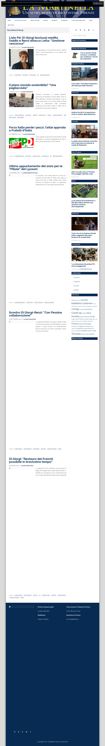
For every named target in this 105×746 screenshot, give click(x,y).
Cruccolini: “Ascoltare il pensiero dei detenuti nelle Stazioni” (84, 85)
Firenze (81, 319)
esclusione (25, 75)
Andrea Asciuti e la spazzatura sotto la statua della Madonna (83, 113)
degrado (35, 115)
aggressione (74, 300)
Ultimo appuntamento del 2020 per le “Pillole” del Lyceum (35, 167)
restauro (54, 595)
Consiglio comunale (91, 306)
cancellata (28, 115)
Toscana (75, 333)
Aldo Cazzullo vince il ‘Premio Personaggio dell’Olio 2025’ (83, 173)
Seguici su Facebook (79, 40)
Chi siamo (76, 277)
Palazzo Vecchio (88, 321)
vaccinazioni (90, 334)
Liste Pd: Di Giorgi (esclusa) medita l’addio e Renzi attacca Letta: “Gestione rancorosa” (37, 40)
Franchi (35, 595)
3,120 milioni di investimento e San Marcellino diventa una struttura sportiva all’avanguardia (83, 203)
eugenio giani (74, 319)
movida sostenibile (57, 115)
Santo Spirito (20, 117)
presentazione (75, 326)
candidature (18, 75)
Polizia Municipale (84, 324)
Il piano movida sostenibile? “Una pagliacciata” (32, 86)
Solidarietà (84, 331)
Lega (96, 319)
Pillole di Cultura (38, 302)
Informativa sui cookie (37, 5)
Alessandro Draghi (19, 156)
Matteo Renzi (33, 75)
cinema (80, 306)
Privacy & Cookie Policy (61, 741)
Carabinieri (87, 303)
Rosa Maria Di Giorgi (44, 75)
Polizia (74, 324)
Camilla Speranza (19, 115)
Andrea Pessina (18, 595)
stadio (22, 597)
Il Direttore (77, 281)
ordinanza (81, 321)
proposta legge (46, 595)
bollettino (76, 303)
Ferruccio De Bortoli (20, 302)
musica (77, 321)
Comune (84, 306)
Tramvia (83, 334)
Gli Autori (76, 286)
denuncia (87, 316)
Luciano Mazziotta (43, 611)
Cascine (94, 303)
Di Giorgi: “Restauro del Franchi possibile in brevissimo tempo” (31, 460)
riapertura (73, 328)
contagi (75, 309)
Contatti (76, 290)
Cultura (84, 313)
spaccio (89, 331)
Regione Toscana (84, 326)
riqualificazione (62, 595)
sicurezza (77, 330)
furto (84, 319)
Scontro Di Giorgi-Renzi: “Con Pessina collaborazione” (35, 314)
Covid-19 (76, 312)
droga (92, 316)
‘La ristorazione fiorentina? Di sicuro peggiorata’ (83, 265)
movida (49, 115)
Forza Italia (28, 156)
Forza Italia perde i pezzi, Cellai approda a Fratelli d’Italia (37, 129)
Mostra (73, 321)
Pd (38, 75)
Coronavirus (88, 309)
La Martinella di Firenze (52, 9)
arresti (79, 300)
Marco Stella (42, 115)
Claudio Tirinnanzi (43, 619)
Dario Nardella (28, 595)
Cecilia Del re (74, 306)
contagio (81, 309)
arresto (84, 300)
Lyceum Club (29, 302)
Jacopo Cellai (45, 156)
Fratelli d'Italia (36, 156)
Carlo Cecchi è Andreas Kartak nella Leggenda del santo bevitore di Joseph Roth (83, 235)
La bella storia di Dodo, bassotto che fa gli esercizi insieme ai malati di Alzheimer (84, 143)
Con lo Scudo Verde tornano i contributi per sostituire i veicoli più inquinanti (89, 56)
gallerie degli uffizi (90, 319)
